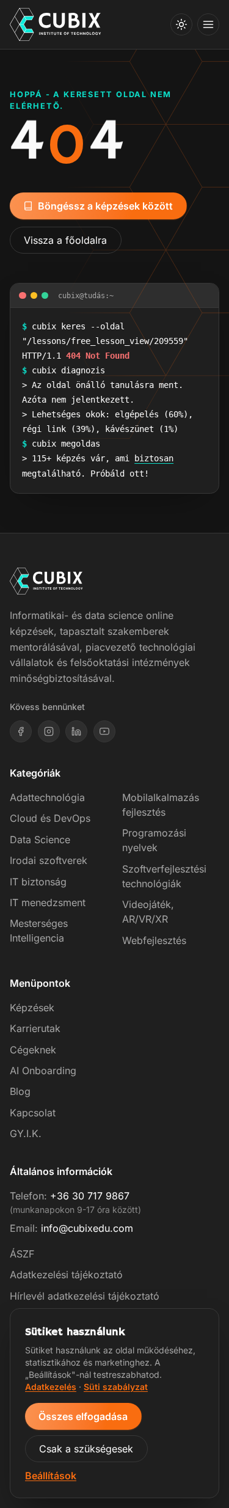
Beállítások (50, 1476)
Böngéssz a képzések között (105, 206)
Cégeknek (33, 1050)
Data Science (40, 839)
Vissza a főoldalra (65, 240)
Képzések (32, 1007)
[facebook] (21, 731)
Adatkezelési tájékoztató (66, 1274)
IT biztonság (38, 882)
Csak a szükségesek (86, 1449)
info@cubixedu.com (87, 1228)
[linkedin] (76, 731)
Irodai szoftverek (48, 860)
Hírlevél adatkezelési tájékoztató (84, 1296)
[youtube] (104, 731)
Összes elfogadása (83, 1416)
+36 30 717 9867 (89, 1196)
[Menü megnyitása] (208, 24)
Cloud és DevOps (50, 818)
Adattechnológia (47, 797)
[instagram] (49, 731)
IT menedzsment (47, 902)
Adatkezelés (50, 1387)
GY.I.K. (26, 1133)
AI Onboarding (43, 1070)
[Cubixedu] (55, 25)
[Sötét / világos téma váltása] (181, 24)
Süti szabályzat (116, 1387)
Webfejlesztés (154, 940)
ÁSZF (22, 1254)
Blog (20, 1091)
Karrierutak (35, 1028)
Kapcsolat (33, 1113)
